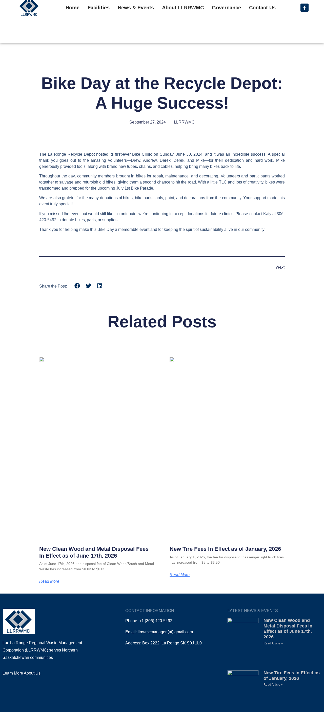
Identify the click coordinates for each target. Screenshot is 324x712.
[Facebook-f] (304, 8)
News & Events (136, 7)
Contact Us (262, 7)
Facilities (99, 7)
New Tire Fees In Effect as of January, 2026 (225, 549)
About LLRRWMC (183, 7)
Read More (49, 581)
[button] (77, 286)
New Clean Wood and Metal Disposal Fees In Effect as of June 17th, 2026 (94, 552)
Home (72, 7)
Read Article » (273, 643)
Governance (226, 7)
